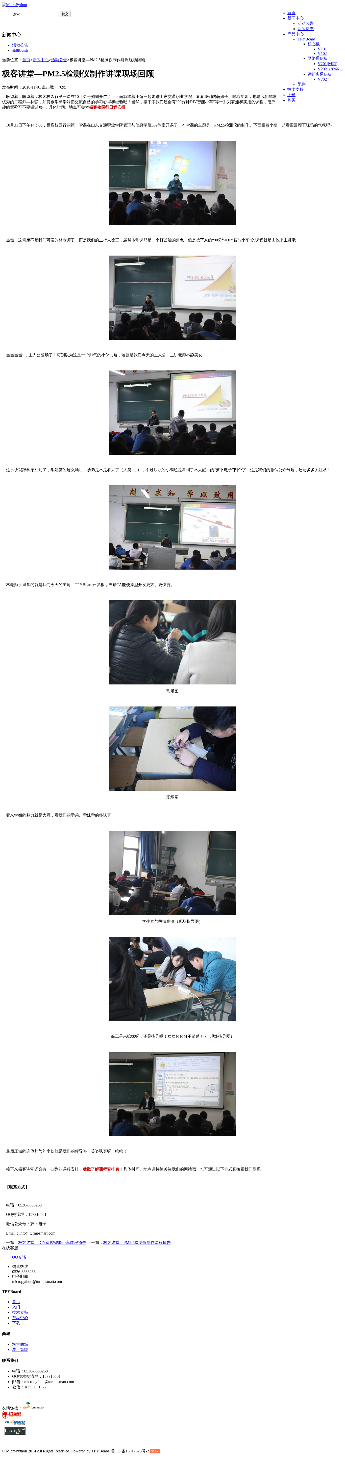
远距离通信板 (320, 74)
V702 (322, 79)
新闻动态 (306, 29)
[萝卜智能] (33, 1408)
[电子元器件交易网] (15, 1425)
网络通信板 (318, 58)
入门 (16, 1307)
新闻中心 (295, 18)
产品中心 (295, 34)
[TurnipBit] (15, 1433)
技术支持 (295, 89)
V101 (322, 49)
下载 (291, 95)
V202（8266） (330, 69)
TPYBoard (306, 39)
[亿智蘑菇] (12, 1417)
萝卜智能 (20, 1349)
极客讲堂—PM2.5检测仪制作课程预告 (137, 1242)
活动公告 (306, 23)
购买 (291, 100)
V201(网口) (327, 63)
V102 (322, 53)
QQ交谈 (19, 1257)
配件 (302, 84)
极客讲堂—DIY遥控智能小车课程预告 (52, 1242)
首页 (291, 13)
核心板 (314, 44)
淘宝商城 (20, 1344)
